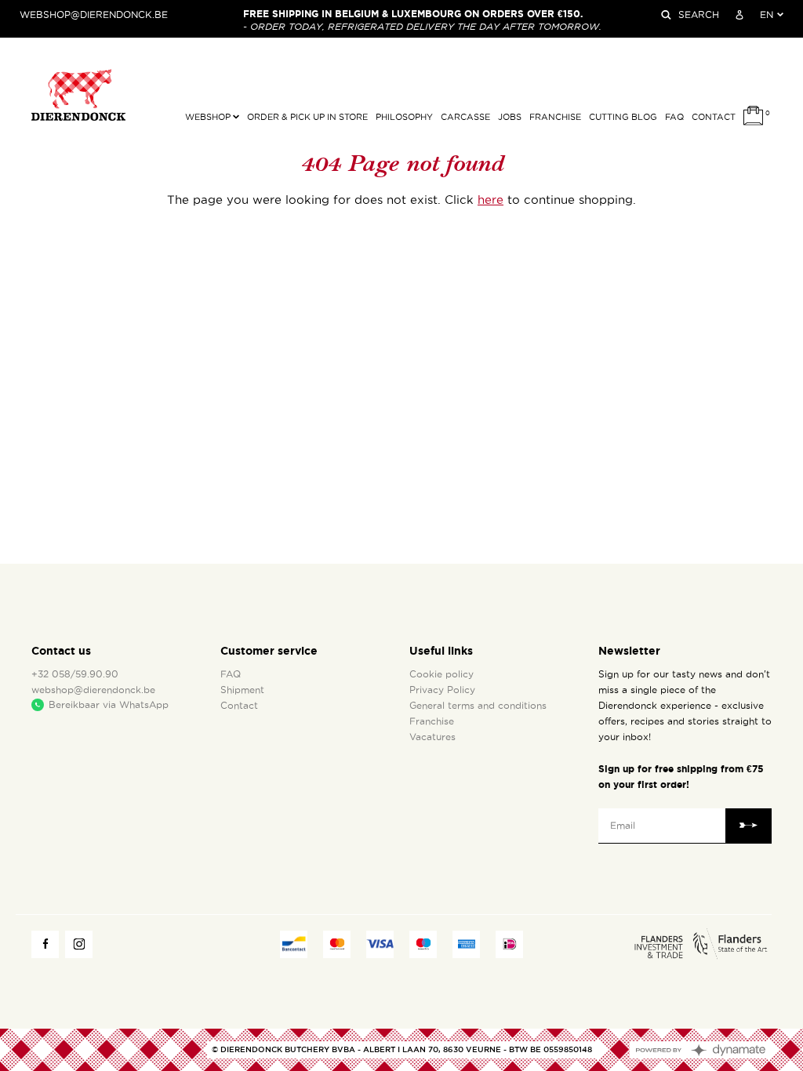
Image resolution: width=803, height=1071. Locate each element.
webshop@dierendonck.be (94, 15)
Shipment (242, 690)
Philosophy (404, 117)
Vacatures (432, 737)
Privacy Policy (442, 690)
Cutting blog (623, 117)
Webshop (209, 117)
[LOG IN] (739, 15)
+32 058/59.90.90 (74, 674)
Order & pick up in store (307, 117)
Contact (714, 117)
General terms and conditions (478, 705)
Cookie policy (441, 674)
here (490, 200)
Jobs (509, 117)
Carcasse (465, 117)
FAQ (674, 117)
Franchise (555, 117)
